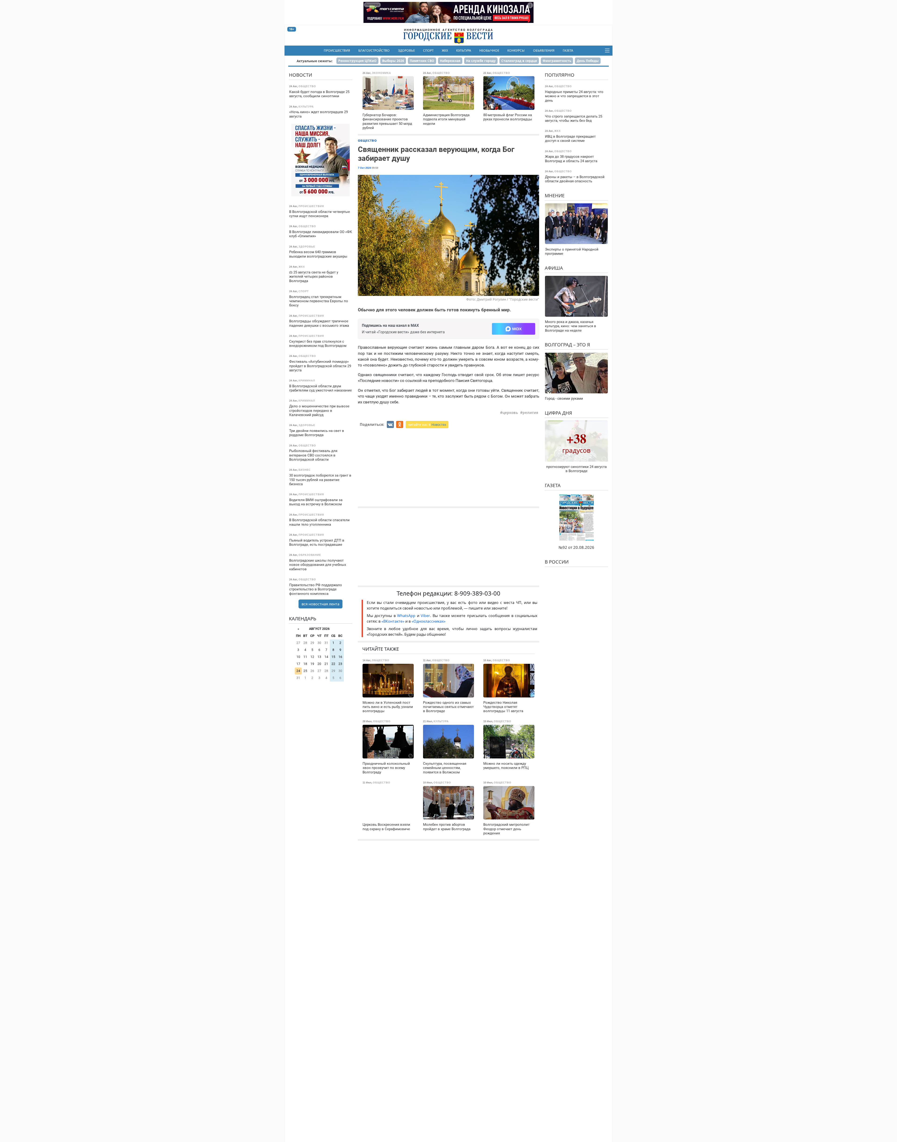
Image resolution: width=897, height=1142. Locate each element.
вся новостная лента (320, 603)
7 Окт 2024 (364, 167)
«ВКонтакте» (392, 621)
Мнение (555, 195)
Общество (367, 140)
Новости (300, 75)
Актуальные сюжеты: (315, 61)
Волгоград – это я (567, 344)
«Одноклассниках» (428, 621)
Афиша (554, 268)
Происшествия (337, 50)
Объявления (544, 50)
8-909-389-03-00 (477, 593)
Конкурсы (516, 50)
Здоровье (406, 50)
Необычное (489, 50)
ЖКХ (445, 50)
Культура (463, 50)
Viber (425, 615)
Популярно (559, 75)
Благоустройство (374, 50)
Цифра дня (558, 412)
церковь (510, 412)
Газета (568, 50)
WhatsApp (407, 615)
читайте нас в (427, 424)
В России (557, 561)
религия (530, 412)
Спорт (428, 50)
